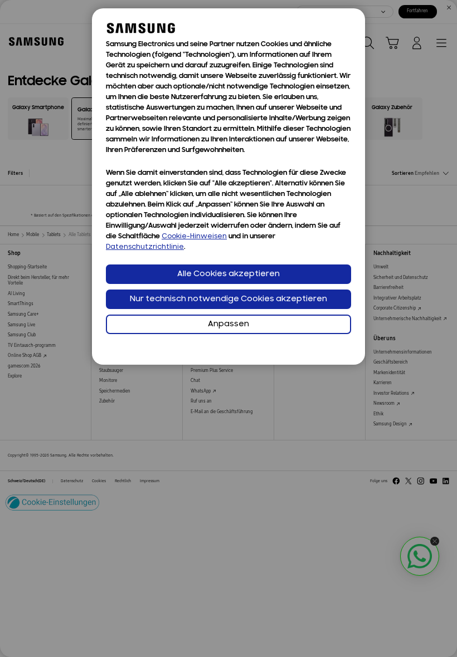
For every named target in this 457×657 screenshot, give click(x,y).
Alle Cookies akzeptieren (228, 274)
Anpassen (228, 324)
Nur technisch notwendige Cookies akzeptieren (228, 299)
